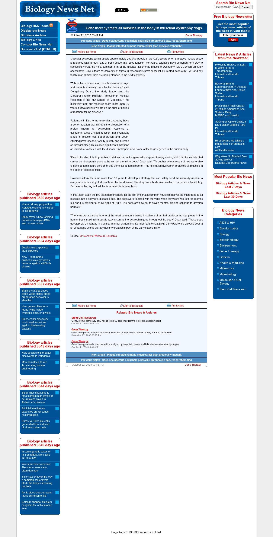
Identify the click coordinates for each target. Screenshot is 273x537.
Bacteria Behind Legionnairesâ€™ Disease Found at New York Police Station (230, 91)
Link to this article (133, 51)
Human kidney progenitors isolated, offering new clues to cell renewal (37, 207)
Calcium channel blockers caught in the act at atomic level (37, 505)
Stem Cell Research (232, 289)
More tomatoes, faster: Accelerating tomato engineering (34, 365)
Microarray (226, 268)
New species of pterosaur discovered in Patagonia (36, 354)
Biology (224, 234)
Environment (228, 245)
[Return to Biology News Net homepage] (60, 16)
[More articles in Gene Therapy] (72, 31)
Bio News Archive (33, 35)
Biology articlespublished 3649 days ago (40, 443)
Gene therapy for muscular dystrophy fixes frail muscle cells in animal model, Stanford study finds (121, 332)
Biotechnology (228, 239)
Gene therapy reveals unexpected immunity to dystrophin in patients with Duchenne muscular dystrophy (125, 344)
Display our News (33, 30)
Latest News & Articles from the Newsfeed (233, 56)
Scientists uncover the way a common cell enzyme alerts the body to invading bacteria (37, 481)
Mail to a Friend (87, 51)
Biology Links (31, 39)
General (224, 257)
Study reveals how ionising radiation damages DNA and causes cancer (37, 220)
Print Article (177, 51)
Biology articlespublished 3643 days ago (40, 344)
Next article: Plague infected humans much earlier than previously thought (136, 46)
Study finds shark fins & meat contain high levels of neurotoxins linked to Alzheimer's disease (37, 397)
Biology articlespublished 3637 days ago (40, 282)
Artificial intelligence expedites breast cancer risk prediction (35, 411)
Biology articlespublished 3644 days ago (40, 384)
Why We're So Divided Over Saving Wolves (231, 159)
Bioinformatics (228, 228)
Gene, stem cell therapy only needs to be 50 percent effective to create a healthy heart (116, 320)
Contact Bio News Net (36, 44)
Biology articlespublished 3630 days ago (40, 196)
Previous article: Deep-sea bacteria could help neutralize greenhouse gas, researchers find (136, 40)
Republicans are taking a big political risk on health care (230, 145)
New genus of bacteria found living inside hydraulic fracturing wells (36, 309)
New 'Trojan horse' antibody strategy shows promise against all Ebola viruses (36, 261)
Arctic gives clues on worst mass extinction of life (37, 494)
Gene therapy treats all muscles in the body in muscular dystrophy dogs (144, 28)
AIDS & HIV (227, 222)
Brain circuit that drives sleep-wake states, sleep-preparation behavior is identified (36, 295)
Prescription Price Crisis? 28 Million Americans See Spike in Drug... (230, 110)
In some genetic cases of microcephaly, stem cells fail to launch (36, 455)
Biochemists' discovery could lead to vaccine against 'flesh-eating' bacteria (35, 324)
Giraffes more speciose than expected (35, 249)
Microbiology (228, 274)
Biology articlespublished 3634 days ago (40, 239)
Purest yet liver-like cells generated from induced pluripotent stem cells (36, 424)
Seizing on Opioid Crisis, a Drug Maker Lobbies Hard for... (230, 128)
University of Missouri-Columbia (98, 236)
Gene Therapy (194, 35)
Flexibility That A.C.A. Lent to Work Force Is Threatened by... (230, 71)
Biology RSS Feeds (35, 26)
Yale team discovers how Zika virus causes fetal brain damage (36, 467)
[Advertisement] (167, 114)
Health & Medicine (231, 262)
